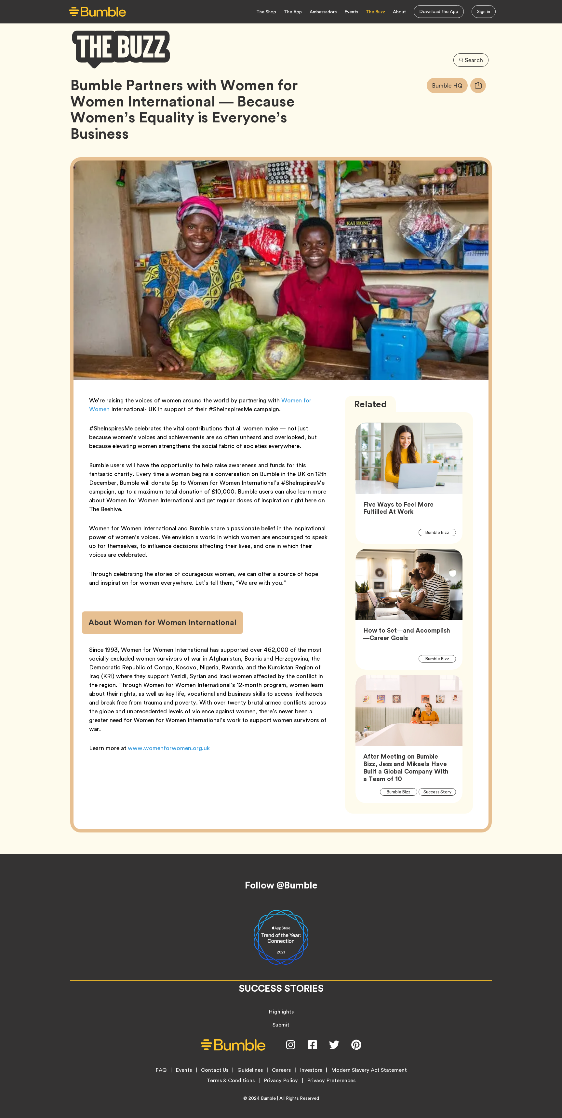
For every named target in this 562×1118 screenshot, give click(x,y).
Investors (311, 1070)
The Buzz (375, 11)
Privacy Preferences (331, 1080)
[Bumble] (97, 12)
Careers (281, 1070)
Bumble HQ (450, 85)
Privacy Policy (281, 1080)
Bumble (268, 1098)
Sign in (483, 11)
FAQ (161, 1070)
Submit (281, 1024)
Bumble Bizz (440, 532)
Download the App (438, 11)
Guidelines (250, 1070)
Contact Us (214, 1070)
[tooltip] (478, 85)
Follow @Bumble (281, 885)
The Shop (266, 11)
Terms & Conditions (231, 1080)
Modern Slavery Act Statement (369, 1070)
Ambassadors (323, 11)
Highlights (281, 1011)
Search (474, 60)
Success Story (439, 792)
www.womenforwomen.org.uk (169, 748)
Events (351, 11)
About (399, 11)
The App (293, 11)
